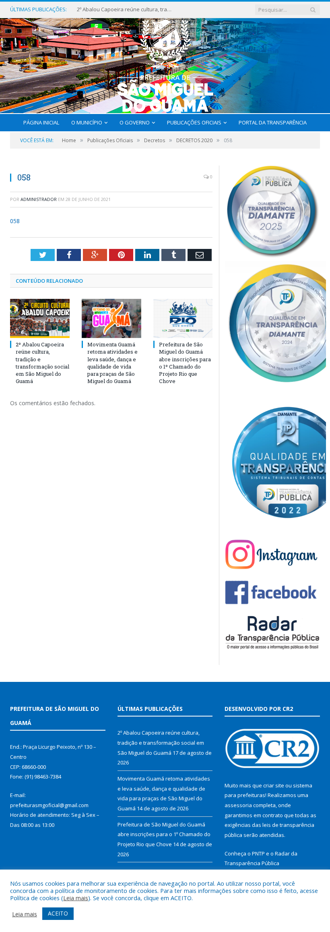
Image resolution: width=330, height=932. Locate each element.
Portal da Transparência (273, 122)
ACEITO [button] (58, 913)
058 (15, 221)
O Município (86, 122)
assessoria (238, 805)
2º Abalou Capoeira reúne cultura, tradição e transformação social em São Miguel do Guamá (125, 9)
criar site (273, 785)
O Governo (135, 122)
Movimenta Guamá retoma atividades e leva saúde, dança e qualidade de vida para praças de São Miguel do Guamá (112, 363)
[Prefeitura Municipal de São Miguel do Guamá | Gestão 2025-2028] (165, 64)
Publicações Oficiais (194, 122)
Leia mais (75, 897)
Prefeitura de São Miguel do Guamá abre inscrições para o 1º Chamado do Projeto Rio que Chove (185, 363)
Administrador (39, 199)
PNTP (258, 853)
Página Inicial (41, 122)
